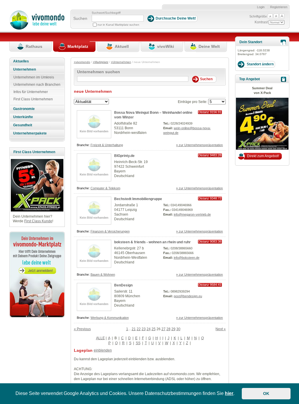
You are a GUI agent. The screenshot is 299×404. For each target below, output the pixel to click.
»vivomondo (82, 62)
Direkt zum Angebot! (263, 156)
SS (138, 343)
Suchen (80, 18)
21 (134, 329)
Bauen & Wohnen (103, 274)
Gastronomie (24, 109)
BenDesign (123, 285)
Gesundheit (22, 125)
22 (139, 329)
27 (163, 329)
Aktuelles (21, 61)
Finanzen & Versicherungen (110, 231)
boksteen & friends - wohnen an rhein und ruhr (152, 242)
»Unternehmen (121, 62)
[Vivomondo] (37, 29)
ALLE (100, 338)
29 (173, 329)
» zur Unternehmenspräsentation (199, 145)
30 (178, 329)
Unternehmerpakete (30, 133)
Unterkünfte (23, 117)
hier (229, 393)
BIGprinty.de (124, 156)
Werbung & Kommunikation (110, 317)
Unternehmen (24, 69)
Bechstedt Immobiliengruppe (138, 199)
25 (154, 329)
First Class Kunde (38, 221)
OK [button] (266, 393)
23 (144, 329)
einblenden (103, 350)
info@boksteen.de (186, 257)
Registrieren (278, 7)
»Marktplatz (100, 62)
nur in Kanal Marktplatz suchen (118, 24)
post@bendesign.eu (188, 296)
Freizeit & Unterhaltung (107, 145)
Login (261, 7)
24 (149, 329)
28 (168, 329)
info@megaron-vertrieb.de (192, 214)
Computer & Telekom (105, 188)
